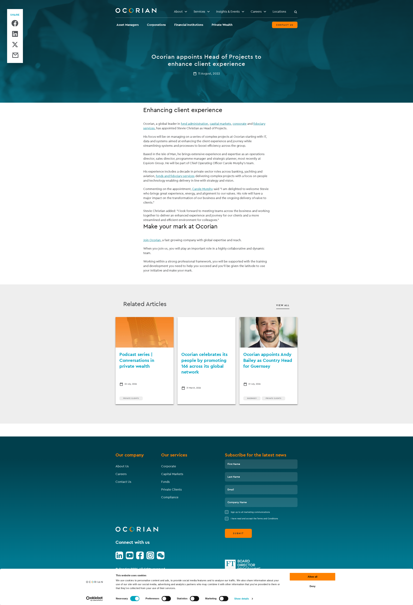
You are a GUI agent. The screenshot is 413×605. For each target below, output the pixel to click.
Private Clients (131, 398)
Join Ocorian (152, 240)
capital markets (220, 124)
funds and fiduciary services (175, 176)
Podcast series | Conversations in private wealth (136, 360)
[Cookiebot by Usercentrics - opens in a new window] (94, 598)
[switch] (166, 598)
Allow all (312, 576)
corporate (240, 124)
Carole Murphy (202, 189)
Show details (241, 598)
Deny (312, 586)
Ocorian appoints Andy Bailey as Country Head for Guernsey (267, 360)
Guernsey (252, 398)
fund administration (194, 124)
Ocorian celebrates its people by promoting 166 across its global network (204, 363)
